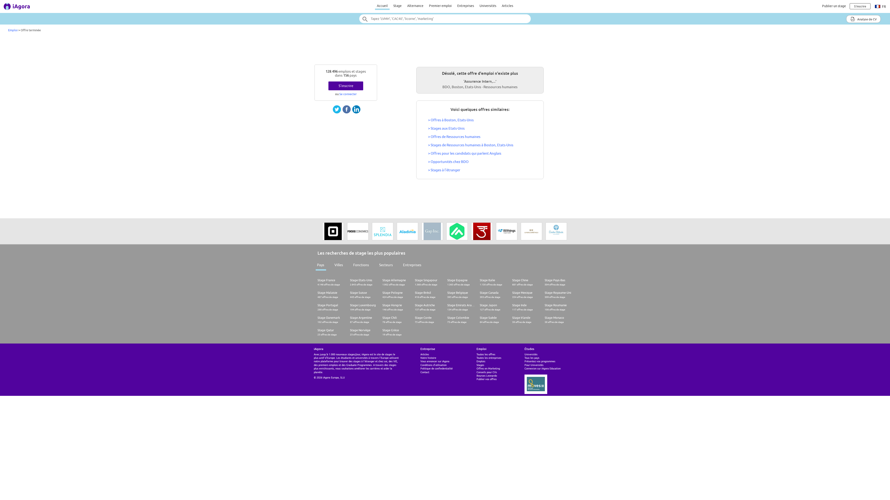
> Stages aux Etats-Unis (446, 128)
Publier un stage (834, 6)
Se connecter (348, 94)
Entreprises (465, 6)
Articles (507, 6)
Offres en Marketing (488, 368)
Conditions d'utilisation (433, 364)
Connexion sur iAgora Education (542, 368)
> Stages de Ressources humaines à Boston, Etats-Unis (470, 145)
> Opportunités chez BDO (448, 162)
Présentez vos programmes (539, 361)
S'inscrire (346, 86)
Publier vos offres (487, 379)
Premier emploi (440, 6)
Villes (338, 265)
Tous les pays (531, 357)
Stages (480, 364)
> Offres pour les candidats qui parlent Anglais (464, 153)
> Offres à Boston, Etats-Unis (451, 120)
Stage (397, 6)
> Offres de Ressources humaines (454, 137)
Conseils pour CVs (487, 372)
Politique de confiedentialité (436, 368)
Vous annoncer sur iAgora (434, 361)
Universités (488, 6)
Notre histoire (428, 357)
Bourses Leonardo (487, 375)
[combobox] (445, 18)
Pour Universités (534, 364)
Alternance (415, 6)
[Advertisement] (445, 49)
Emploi (13, 30)
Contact (424, 372)
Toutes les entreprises (489, 357)
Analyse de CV (867, 19)
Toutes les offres (486, 354)
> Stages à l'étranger (444, 170)
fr (883, 7)
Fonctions (361, 265)
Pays (320, 265)
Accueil (382, 6)
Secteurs (386, 265)
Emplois (481, 361)
